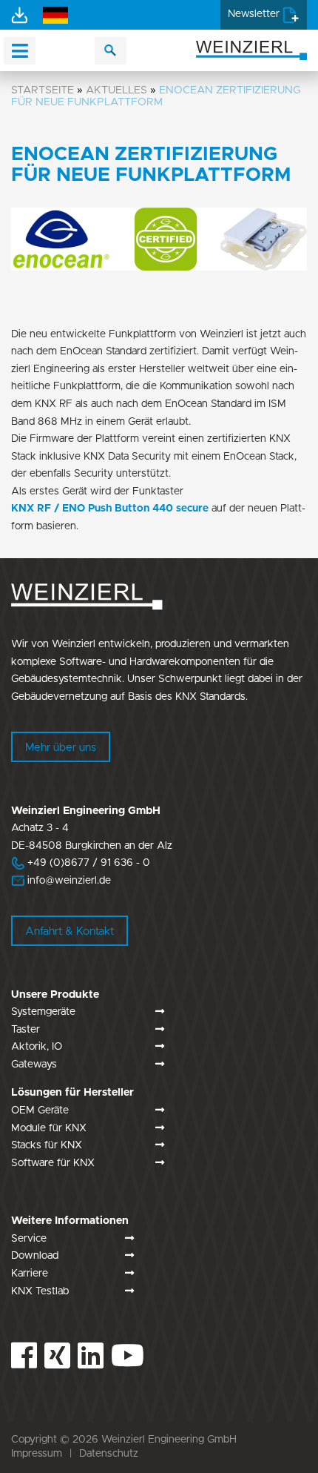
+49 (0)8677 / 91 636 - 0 (80, 863)
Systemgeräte (43, 1012)
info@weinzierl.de (67, 880)
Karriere (29, 1273)
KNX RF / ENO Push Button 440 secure (110, 508)
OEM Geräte (40, 1110)
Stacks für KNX (46, 1145)
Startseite (42, 90)
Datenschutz (108, 1454)
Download (34, 1256)
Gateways (34, 1064)
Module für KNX (49, 1128)
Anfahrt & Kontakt (69, 931)
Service (29, 1239)
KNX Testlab (40, 1291)
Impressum (36, 1454)
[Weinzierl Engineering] (251, 49)
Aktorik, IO (36, 1047)
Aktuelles (116, 90)
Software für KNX (53, 1163)
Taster (25, 1030)
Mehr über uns (60, 747)
